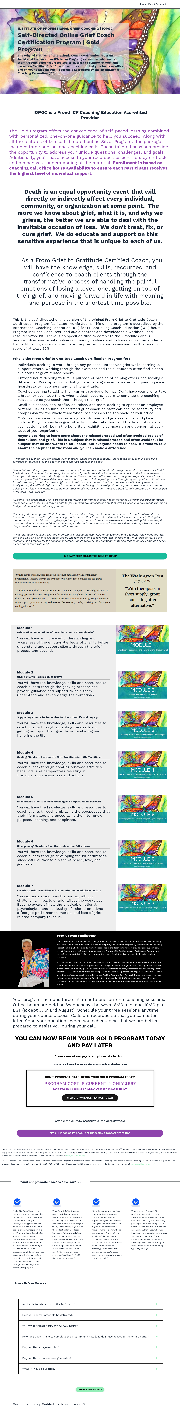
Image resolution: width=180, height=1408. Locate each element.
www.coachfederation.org (143, 1164)
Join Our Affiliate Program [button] (90, 1389)
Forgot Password (157, 4)
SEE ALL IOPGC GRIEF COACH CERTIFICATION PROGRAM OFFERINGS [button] (90, 1133)
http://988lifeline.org (75, 1155)
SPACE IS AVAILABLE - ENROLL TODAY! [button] (90, 1097)
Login (143, 4)
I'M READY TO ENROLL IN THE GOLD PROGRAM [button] (90, 556)
